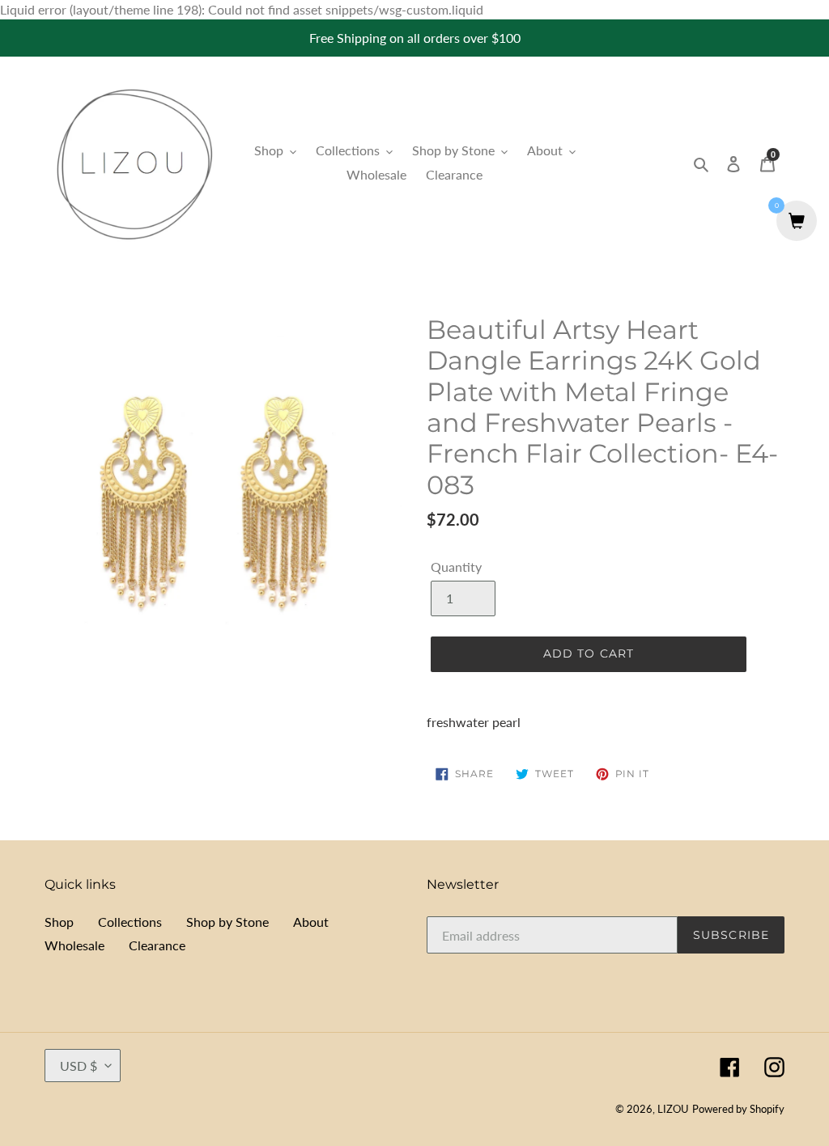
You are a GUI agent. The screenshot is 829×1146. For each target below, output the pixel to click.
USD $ (78, 1065)
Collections (130, 921)
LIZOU (673, 1108)
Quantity (456, 566)
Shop (59, 921)
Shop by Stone (227, 921)
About (311, 921)
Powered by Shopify (738, 1108)
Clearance (157, 945)
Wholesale (74, 945)
